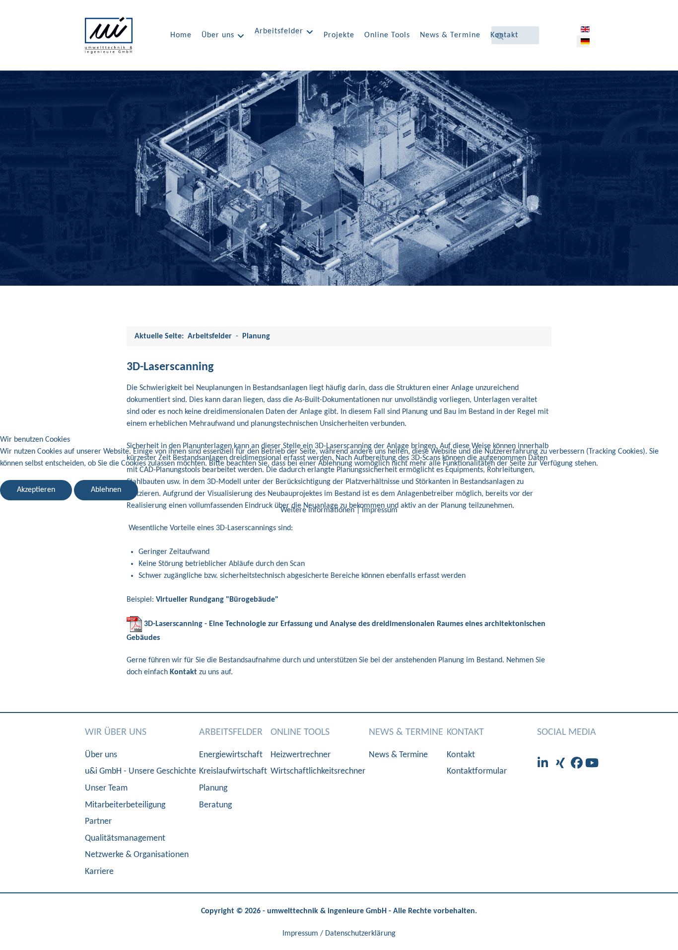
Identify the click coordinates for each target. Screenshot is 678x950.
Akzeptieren (36, 490)
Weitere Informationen (317, 510)
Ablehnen (106, 490)
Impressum (380, 510)
